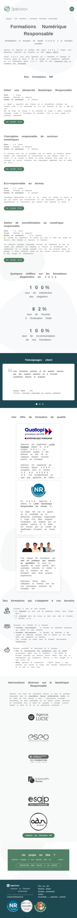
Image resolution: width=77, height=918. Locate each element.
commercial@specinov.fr (15, 897)
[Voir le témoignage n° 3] (43, 404)
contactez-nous (21, 641)
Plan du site (43, 886)
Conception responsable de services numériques (41, 393)
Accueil (8, 19)
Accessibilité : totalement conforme (52, 897)
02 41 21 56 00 (20, 894)
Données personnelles (46, 891)
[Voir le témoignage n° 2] (40, 404)
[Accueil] (16, 9)
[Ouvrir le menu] (71, 9)
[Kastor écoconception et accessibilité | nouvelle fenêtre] (40, 906)
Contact (40, 894)
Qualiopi (25, 447)
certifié (52, 444)
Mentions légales (44, 889)
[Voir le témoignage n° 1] (37, 404)
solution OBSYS (52, 52)
